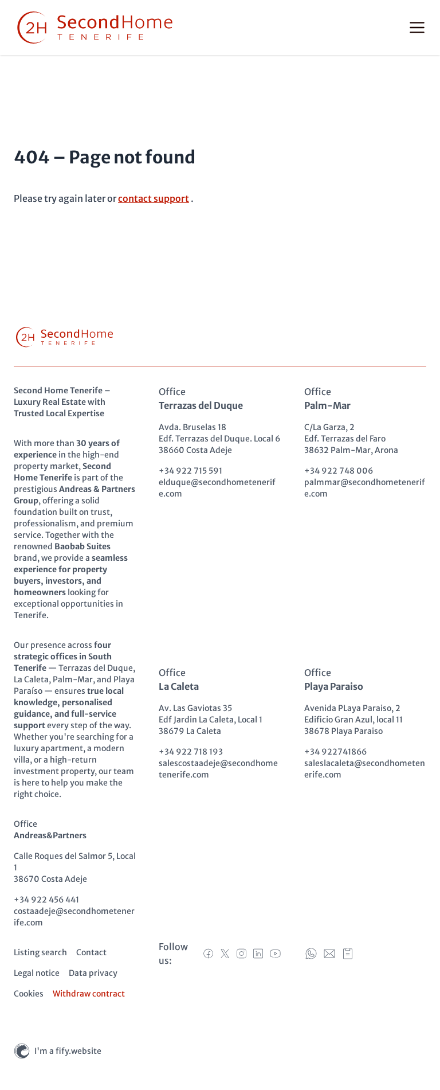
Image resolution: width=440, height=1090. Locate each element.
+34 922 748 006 (338, 471)
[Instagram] (241, 953)
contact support (153, 198)
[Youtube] (275, 953)
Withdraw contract (89, 994)
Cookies (29, 994)
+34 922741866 (335, 752)
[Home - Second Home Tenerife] (95, 27)
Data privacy (93, 973)
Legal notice (37, 973)
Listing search (40, 952)
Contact (91, 952)
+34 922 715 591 (190, 471)
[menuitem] (40, 952)
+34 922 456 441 (46, 899)
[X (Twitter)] (225, 953)
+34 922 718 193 (191, 752)
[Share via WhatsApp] (311, 953)
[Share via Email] (329, 953)
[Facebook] (208, 953)
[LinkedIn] (258, 953)
